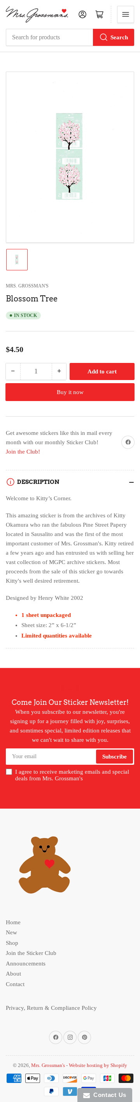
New (11, 932)
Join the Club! (23, 452)
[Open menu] (125, 14)
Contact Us (108, 1094)
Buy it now (70, 392)
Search (119, 37)
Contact (15, 984)
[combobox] (70, 37)
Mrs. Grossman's (27, 286)
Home (13, 922)
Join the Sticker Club (31, 953)
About (13, 974)
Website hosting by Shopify (98, 1065)
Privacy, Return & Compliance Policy (51, 1008)
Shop (12, 943)
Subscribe (114, 756)
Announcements (26, 963)
